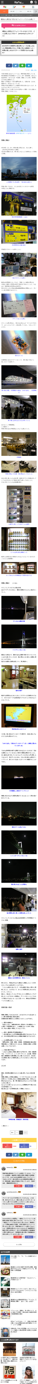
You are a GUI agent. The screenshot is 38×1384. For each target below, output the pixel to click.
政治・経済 (12, 11)
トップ (4, 11)
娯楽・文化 (29, 11)
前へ (12, 1142)
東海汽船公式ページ (22, 133)
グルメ (21, 11)
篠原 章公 (34, 70)
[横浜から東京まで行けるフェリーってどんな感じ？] (29, 65)
